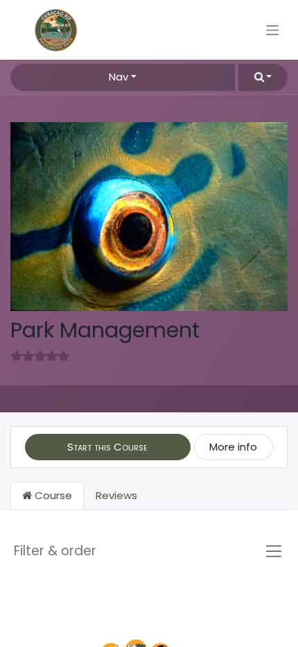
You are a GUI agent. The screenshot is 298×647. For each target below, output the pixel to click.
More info (233, 446)
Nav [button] (118, 76)
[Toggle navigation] (272, 29)
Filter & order (55, 550)
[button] (263, 77)
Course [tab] (52, 495)
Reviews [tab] (116, 495)
